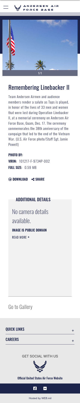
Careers (12, 339)
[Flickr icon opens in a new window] (45, 388)
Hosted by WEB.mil (40, 398)
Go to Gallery (20, 306)
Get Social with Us (40, 356)
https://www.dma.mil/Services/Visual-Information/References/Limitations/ (34, 284)
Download (20, 179)
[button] (6, 8)
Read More (20, 237)
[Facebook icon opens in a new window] (35, 388)
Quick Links (15, 329)
